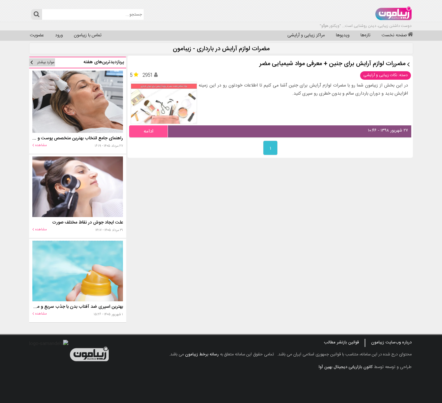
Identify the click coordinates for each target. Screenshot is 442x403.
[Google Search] (36, 14)
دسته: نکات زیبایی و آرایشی (385, 75)
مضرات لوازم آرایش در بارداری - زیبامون (221, 49)
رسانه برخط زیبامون (202, 354)
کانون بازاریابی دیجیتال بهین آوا (346, 367)
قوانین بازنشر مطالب (341, 342)
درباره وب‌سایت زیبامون (391, 342)
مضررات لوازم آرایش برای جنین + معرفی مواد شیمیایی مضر (332, 64)
